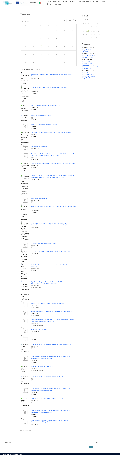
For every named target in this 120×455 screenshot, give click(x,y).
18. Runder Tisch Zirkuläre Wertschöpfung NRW (43, 243)
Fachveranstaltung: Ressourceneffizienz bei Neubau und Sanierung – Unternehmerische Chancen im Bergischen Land (90, 65)
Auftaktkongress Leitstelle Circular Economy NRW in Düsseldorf (47, 303)
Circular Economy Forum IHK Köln (39, 337)
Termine (103, 2)
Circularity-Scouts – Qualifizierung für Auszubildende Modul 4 (47, 398)
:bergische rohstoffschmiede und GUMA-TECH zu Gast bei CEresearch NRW (50, 251)
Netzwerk (73, 2)
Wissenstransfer (85, 2)
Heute (70, 20)
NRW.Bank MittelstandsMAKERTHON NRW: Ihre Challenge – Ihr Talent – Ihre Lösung (53, 163)
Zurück (91, 447)
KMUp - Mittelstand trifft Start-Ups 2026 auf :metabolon (45, 105)
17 (41, 46)
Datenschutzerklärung (94, 443)
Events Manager (28, 430)
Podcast (95, 2)
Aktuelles (56, 2)
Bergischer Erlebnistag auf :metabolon (41, 115)
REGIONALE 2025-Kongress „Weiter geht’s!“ (42, 366)
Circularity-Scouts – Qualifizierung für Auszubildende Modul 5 (47, 376)
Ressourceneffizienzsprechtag (39, 146)
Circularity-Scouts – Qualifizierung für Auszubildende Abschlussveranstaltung (51, 344)
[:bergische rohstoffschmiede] (23, 3)
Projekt (64, 2)
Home (49, 2)
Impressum (58, 4)
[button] (116, 3)
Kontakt (49, 4)
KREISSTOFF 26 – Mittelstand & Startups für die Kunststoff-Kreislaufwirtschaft (51, 132)
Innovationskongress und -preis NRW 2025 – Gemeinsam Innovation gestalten (51, 311)
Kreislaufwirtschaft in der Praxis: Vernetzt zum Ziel (44, 124)
